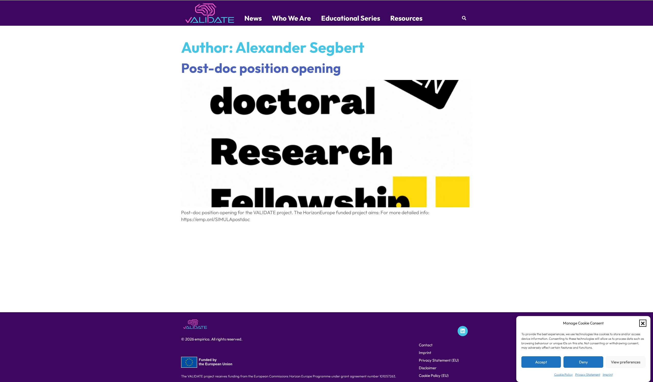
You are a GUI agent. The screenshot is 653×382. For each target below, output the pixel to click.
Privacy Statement (587, 374)
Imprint (608, 374)
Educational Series (350, 18)
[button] (642, 323)
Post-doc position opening (261, 68)
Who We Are (291, 18)
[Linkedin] (463, 331)
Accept (541, 362)
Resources (406, 18)
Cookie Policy (563, 374)
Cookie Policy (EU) (434, 375)
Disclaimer (427, 367)
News (253, 18)
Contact (426, 345)
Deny (583, 362)
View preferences (625, 362)
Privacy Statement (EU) (439, 360)
